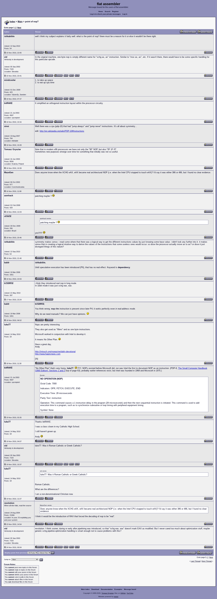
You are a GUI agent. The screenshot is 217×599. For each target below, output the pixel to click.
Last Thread (195, 561)
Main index (85, 589)
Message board (130, 589)
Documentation (107, 589)
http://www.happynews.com (47, 354)
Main (20, 21)
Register (115, 11)
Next (19, 28)
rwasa (116, 596)
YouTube (130, 593)
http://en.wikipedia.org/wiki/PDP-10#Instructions (62, 131)
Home (100, 11)
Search (107, 11)
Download (95, 589)
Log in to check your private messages (105, 14)
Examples (118, 589)
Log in (124, 14)
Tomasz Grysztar (108, 593)
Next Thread (207, 561)
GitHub (123, 593)
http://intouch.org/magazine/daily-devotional (55, 351)
